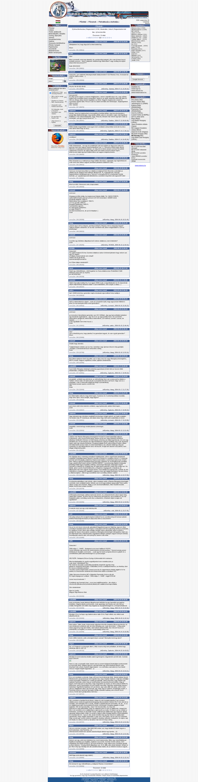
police (133, 47)
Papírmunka (53, 47)
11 (105, 37)
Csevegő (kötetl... (137, 46)
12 (107, 37)
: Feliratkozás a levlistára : (108, 22)
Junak (133, 60)
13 (109, 37)
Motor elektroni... (136, 36)
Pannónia (134, 49)
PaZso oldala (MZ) (138, 102)
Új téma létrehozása (78, 29)
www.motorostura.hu (138, 92)
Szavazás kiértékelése (57, 43)
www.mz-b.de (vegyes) (139, 132)
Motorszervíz (135, 41)
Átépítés (134, 55)
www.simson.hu (137, 91)
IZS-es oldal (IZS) (137, 117)
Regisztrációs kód (120, 29)
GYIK (97, 29)
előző (90, 37)
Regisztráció (90, 29)
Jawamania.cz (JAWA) (139, 104)
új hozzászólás (101, 32)
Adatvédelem (111, 779)
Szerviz (51, 37)
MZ (132, 31)
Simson (133, 42)
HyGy (87, 781)
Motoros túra (135, 28)
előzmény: (105, 89)
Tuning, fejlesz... (136, 39)
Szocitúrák (52, 49)
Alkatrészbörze (136, 29)
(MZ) (137, 136)
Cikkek (51, 30)
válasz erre (98, 42)
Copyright (102, 779)
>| (111, 37)
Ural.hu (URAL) (137, 113)
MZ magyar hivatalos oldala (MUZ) (139, 129)
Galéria (51, 41)
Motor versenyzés (55, 53)
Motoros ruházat (136, 34)
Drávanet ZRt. (112, 778)
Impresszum (94, 779)
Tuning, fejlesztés (55, 36)
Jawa (133, 33)
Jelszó (111, 29)
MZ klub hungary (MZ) (139, 134)
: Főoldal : (83, 22)
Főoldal (51, 28)
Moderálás (103, 29)
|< (87, 37)
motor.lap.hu (135, 89)
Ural (132, 54)
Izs (132, 44)
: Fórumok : (92, 22)
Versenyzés (135, 57)
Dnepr (133, 52)
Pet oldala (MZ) (137, 100)
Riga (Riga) (135, 119)
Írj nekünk (86, 779)
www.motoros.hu (140, 165)
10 (103, 37)
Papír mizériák (136, 50)
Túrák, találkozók (55, 32)
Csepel (133, 58)
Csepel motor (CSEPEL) (140, 115)
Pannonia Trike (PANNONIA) (137, 110)
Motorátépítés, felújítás (57, 34)
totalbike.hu (135, 87)
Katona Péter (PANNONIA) (136, 106)
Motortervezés (54, 51)
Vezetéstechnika (55, 39)
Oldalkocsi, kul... (136, 37)
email (105, 42)
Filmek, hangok (54, 45)
